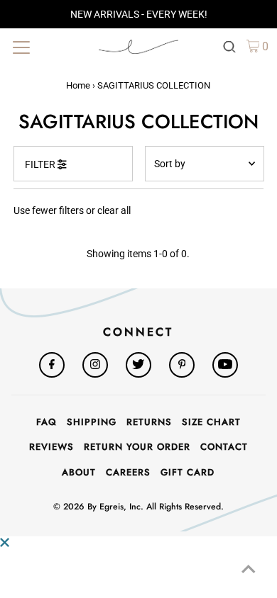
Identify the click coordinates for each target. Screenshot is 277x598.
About (79, 472)
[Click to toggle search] (229, 45)
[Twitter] (138, 365)
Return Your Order (137, 446)
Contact (224, 446)
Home (78, 85)
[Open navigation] (48, 46)
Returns (149, 422)
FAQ (46, 422)
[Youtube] (225, 365)
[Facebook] (52, 365)
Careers (128, 472)
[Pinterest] (182, 365)
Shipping (91, 422)
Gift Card (187, 472)
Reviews (51, 446)
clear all (114, 210)
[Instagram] (95, 365)
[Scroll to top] (248, 569)
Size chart (211, 422)
